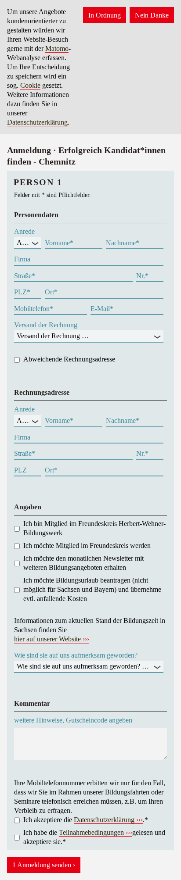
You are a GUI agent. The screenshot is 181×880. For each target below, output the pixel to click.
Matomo (57, 48)
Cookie (30, 85)
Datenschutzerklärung (37, 122)
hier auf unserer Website (47, 639)
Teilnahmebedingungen (91, 832)
